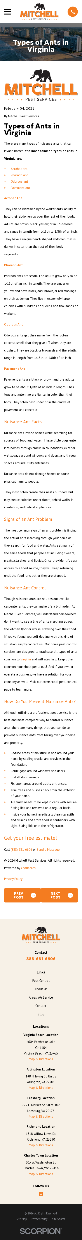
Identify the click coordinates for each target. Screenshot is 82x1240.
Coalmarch (28, 868)
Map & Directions (41, 1059)
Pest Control (41, 980)
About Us (41, 989)
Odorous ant (19, 181)
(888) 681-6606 (21, 849)
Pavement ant (20, 188)
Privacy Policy (13, 879)
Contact (40, 1006)
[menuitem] (21, 1219)
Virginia (26, 659)
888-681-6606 (41, 958)
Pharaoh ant (19, 175)
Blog (41, 1014)
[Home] (39, 11)
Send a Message (48, 849)
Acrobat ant (19, 169)
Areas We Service (41, 997)
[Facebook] (41, 1194)
